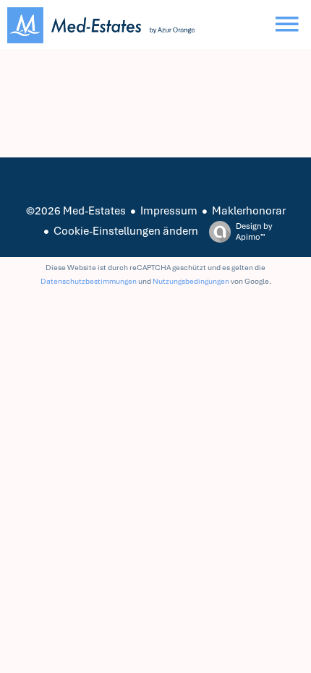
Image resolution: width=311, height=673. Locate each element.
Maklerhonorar (249, 211)
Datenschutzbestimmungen (89, 281)
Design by (254, 231)
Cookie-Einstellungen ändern (126, 231)
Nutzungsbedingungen (191, 281)
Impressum (168, 211)
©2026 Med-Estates (76, 211)
